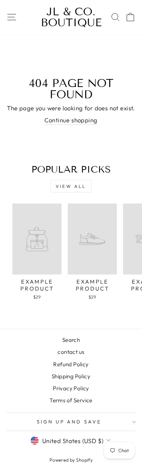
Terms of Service (71, 400)
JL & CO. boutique (71, 17)
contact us (71, 351)
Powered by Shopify (71, 460)
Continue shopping (70, 120)
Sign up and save (69, 421)
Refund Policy (70, 364)
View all (71, 186)
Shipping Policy (71, 376)
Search (71, 339)
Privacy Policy (71, 388)
